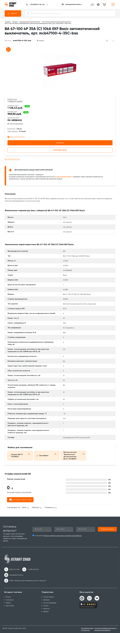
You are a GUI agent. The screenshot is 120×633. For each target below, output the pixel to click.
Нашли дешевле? (16, 124)
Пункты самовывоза (49, 603)
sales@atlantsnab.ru (73, 4)
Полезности (49, 507)
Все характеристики (12, 159)
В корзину (60, 143)
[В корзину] (104, 4)
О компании (10, 600)
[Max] (82, 598)
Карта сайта (10, 606)
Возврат (46, 611)
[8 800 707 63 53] (11, 569)
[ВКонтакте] (97, 597)
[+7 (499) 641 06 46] (30, 569)
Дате (24, 507)
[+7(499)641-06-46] (36, 4)
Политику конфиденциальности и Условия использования (62, 535)
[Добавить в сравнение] (107, 40)
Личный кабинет (48, 597)
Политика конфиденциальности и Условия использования (105, 629)
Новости (8, 603)
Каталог (14, 13)
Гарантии (46, 608)
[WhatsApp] (89, 597)
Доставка (46, 600)
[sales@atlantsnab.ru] (13, 575)
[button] (107, 529)
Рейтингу (35, 507)
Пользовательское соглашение (87, 629)
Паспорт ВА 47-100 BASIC (17, 456)
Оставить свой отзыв (22, 500)
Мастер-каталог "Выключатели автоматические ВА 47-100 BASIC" (70, 455)
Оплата (45, 606)
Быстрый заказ (60, 150)
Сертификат (44, 455)
